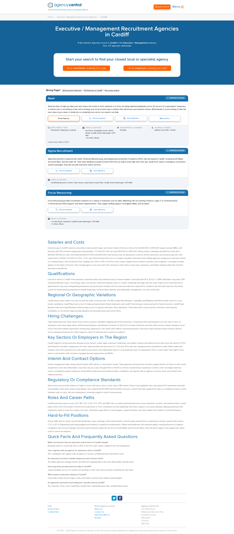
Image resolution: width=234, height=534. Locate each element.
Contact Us (99, 512)
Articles (98, 518)
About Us (98, 509)
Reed (51, 98)
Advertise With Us (102, 515)
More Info (164, 118)
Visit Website (133, 118)
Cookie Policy (53, 512)
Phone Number (99, 118)
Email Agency (63, 118)
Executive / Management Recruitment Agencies (77, 17)
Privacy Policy (53, 509)
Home (50, 17)
